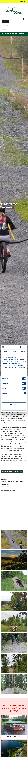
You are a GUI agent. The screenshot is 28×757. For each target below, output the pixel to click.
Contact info (22, 1)
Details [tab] (14, 351)
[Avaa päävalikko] (5, 29)
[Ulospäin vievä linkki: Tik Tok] (6, 1)
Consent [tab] (5, 351)
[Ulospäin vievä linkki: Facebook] (2, 1)
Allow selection (14, 404)
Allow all (14, 400)
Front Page (5, 34)
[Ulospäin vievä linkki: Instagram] (4, 1)
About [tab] (23, 351)
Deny (14, 408)
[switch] (24, 383)
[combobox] (6, 25)
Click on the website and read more (12, 471)
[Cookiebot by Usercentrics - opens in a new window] (19, 347)
